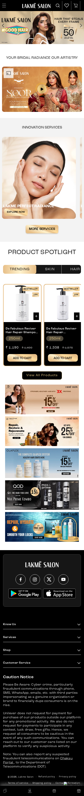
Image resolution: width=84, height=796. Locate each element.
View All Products (42, 375)
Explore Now (16, 212)
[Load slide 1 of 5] (32, 41)
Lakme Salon (26, 777)
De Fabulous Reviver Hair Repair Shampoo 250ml (21, 330)
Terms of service (18, 783)
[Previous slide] (3, 26)
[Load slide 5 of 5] (51, 41)
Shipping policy (42, 783)
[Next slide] (81, 26)
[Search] (57, 5)
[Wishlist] (66, 5)
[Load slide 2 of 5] (37, 41)
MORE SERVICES (42, 229)
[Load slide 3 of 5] (42, 41)
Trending (20, 269)
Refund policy (46, 777)
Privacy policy (67, 777)
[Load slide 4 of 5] (46, 41)
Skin (50, 269)
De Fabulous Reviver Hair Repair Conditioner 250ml (61, 330)
